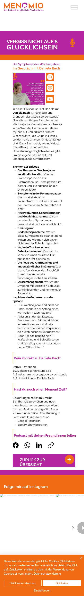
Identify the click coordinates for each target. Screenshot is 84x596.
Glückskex (62, 583)
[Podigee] (50, 88)
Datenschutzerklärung (47, 573)
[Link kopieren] (51, 445)
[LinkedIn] (39, 445)
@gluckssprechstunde (53, 374)
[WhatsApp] (27, 445)
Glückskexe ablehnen (23, 583)
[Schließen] (78, 560)
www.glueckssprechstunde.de (32, 370)
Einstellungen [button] (42, 590)
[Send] (69, 459)
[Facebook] (16, 445)
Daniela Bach (45, 378)
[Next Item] (73, 528)
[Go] (50, 77)
